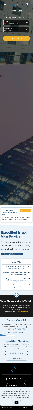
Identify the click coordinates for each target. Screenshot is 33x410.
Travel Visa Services (16, 353)
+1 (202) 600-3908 (22, 311)
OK (16, 403)
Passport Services (16, 358)
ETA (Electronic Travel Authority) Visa (9, 213)
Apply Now (16, 38)
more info (20, 329)
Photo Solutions (22, 407)
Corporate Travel (7, 407)
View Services (26, 210)
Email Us (14, 385)
